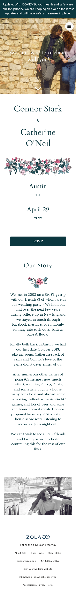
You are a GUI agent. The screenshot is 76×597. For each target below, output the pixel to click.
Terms (50, 585)
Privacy (41, 585)
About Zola (20, 553)
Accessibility (29, 585)
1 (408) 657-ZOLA (50, 561)
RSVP (38, 241)
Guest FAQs (37, 553)
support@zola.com (26, 561)
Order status (54, 553)
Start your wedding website (38, 569)
